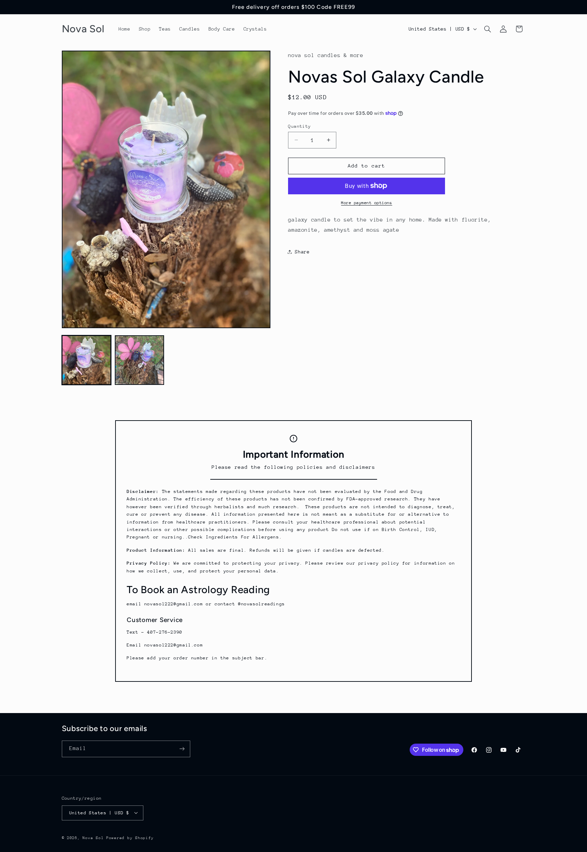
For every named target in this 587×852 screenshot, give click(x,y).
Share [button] (302, 251)
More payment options (366, 202)
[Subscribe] (182, 749)
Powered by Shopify (130, 837)
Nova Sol (94, 837)
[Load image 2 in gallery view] (139, 360)
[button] (487, 29)
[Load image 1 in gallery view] (86, 360)
